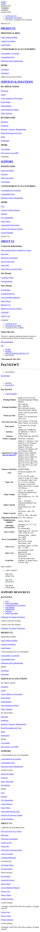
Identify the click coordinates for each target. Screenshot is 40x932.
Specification (5, 376)
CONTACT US (11, 16)
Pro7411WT (9, 385)
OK (2, 346)
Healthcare (4, 126)
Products (8, 351)
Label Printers (6, 45)
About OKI (5, 265)
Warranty (4, 214)
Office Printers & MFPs (9, 37)
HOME (8, 349)
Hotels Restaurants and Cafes (11, 133)
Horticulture (5, 141)
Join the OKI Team (7, 262)
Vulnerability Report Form (10, 225)
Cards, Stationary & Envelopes (12, 98)
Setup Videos (5, 221)
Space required (11, 394)
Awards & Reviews (8, 294)
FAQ (2, 206)
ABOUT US (7, 241)
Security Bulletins (7, 233)
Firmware (4, 174)
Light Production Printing (10, 110)
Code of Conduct (7, 854)
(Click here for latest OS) (10, 454)
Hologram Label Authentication (12, 61)
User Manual (5, 182)
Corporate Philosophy (8, 858)
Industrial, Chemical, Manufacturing (13, 129)
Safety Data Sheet (7, 178)
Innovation (4, 254)
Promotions (5, 73)
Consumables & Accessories (11, 190)
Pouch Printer (5, 102)
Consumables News (8, 57)
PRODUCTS (8, 28)
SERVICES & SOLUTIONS (17, 81)
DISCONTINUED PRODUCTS (17, 353)
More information (7, 342)
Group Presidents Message (10, 888)
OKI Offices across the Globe (11, 269)
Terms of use (5, 891)
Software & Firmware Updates (11, 229)
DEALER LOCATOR (13, 18)
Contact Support (6, 804)
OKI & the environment (9, 258)
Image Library (6, 301)
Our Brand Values (7, 278)
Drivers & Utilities (7, 171)
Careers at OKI (6, 843)
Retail (3, 137)
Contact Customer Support (10, 210)
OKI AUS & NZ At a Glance (11, 831)
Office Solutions (6, 113)
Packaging (4, 91)
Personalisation (6, 106)
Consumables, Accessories (10, 53)
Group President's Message (10, 297)
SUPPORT (7, 161)
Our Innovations (6, 281)
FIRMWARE (10, 609)
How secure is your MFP (10, 153)
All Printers (5, 69)
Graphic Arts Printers (8, 41)
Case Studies (5, 149)
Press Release (5, 290)
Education (4, 122)
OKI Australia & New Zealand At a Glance (16, 250)
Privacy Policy (6, 895)
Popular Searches (7, 899)
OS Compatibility (7, 218)
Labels (3, 95)
